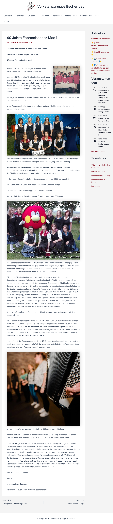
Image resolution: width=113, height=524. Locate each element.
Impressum (95, 186)
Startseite (8, 16)
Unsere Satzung (98, 171)
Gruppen (31, 16)
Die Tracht (45, 16)
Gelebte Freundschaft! (100, 39)
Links (97, 16)
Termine (56, 16)
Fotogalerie (70, 16)
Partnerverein (86, 16)
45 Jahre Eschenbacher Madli (103, 143)
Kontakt (7, 21)
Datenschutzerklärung (100, 175)
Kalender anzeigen (98, 151)
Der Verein (20, 16)
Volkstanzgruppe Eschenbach (62, 6)
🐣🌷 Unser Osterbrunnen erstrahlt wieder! (100, 45)
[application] (36, 15)
